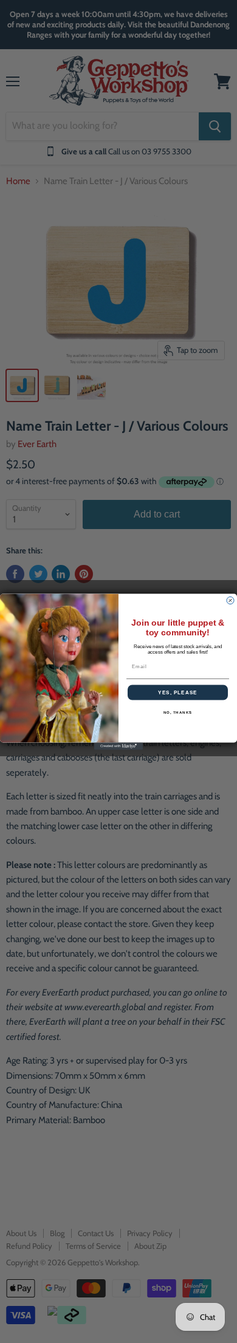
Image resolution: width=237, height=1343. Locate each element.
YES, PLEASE (177, 692)
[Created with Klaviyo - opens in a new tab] (118, 746)
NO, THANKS (178, 712)
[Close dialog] (230, 600)
